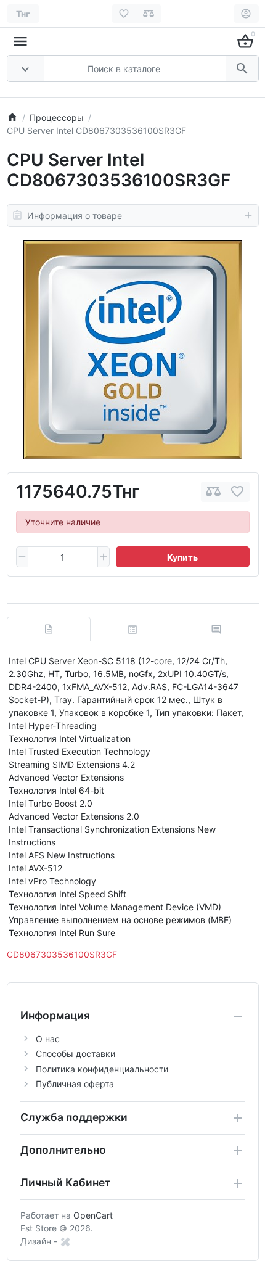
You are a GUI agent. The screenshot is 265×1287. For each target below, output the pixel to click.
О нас (48, 1039)
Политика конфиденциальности (102, 1069)
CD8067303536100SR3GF (62, 954)
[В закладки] (237, 492)
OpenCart (93, 1215)
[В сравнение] (213, 492)
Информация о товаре (74, 215)
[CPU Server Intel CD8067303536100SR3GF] (132, 349)
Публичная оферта (75, 1084)
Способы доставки (75, 1053)
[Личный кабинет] (246, 13)
